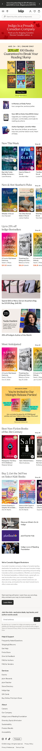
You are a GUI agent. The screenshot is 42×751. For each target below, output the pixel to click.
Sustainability (7, 724)
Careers (5, 709)
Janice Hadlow (24, 218)
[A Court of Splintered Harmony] (9, 245)
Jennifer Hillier (23, 176)
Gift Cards (5, 694)
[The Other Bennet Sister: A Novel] (26, 200)
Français (17, 739)
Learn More (7, 602)
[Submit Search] (5, 16)
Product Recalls (7, 728)
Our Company (7, 713)
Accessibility (6, 732)
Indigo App (6, 690)
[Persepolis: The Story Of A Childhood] (10, 447)
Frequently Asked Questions (12, 641)
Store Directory (7, 686)
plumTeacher (6, 682)
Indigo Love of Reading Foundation (14, 716)
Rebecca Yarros (24, 263)
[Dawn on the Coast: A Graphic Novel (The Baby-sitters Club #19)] (27, 492)
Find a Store (6, 652)
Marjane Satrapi (7, 465)
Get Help (5, 648)
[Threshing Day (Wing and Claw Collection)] (25, 245)
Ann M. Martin (6, 510)
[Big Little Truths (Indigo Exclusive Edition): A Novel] (9, 158)
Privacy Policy (29, 744)
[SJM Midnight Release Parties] (21, 405)
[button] (3, 11)
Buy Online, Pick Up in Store (12, 698)
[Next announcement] (39, 4)
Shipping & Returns (9, 645)
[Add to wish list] (15, 168)
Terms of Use (20, 747)
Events (4, 675)
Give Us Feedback (8, 656)
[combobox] (22, 16)
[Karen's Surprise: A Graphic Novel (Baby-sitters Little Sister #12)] (10, 492)
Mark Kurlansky (24, 463)
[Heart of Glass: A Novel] (26, 158)
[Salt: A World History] (27, 447)
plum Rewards (7, 679)
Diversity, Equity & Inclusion (12, 720)
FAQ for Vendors (8, 664)
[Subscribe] (37, 619)
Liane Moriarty (6, 176)
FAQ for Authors (7, 660)
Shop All (37, 144)
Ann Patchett (6, 216)
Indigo (9, 744)
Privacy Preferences (8, 747)
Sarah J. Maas (6, 263)
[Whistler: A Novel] (9, 200)
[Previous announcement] (2, 4)
